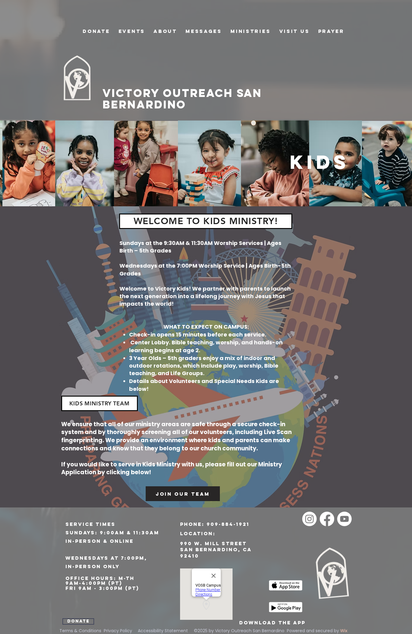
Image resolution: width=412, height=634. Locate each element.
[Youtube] (344, 519)
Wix (343, 631)
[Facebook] (327, 519)
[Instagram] (309, 519)
